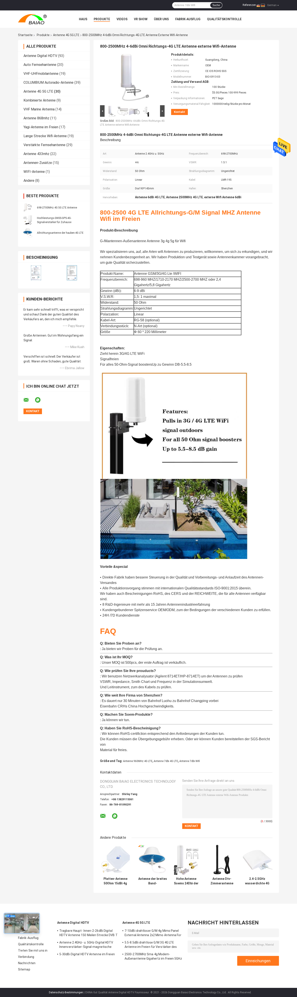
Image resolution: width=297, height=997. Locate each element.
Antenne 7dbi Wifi (189, 761)
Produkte (102, 19)
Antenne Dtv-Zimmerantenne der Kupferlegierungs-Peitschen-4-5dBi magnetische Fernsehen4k (222, 881)
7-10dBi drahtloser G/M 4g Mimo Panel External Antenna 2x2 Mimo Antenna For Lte (153, 933)
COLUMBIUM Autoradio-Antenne (48, 82)
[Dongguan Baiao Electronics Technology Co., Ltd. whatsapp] (40, 400)
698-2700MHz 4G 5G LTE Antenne (57, 207)
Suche (216, 5)
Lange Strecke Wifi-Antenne (45, 136)
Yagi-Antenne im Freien (40, 127)
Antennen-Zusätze (37, 163)
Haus (83, 19)
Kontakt (179, 111)
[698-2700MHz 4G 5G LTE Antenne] (28, 207)
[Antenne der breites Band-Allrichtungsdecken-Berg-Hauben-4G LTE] (152, 859)
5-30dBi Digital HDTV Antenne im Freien (87, 954)
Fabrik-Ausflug (187, 19)
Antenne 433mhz (36, 154)
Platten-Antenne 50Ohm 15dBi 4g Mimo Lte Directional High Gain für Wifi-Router (115, 881)
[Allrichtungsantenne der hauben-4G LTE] (28, 232)
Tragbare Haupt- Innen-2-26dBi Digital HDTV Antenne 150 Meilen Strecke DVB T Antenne (88, 933)
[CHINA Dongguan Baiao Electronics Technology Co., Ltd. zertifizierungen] (36, 273)
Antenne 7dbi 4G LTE (166, 761)
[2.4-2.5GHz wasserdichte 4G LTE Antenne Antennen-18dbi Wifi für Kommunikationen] (257, 859)
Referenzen (249, 5)
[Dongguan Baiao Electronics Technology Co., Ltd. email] (28, 400)
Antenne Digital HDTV (40, 56)
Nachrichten (26, 963)
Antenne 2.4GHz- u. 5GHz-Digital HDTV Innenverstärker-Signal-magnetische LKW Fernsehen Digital (86, 945)
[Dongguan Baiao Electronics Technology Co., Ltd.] (42, 19)
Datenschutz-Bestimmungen (66, 992)
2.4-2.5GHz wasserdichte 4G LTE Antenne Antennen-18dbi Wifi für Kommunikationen (257, 881)
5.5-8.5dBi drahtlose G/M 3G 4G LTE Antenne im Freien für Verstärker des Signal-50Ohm (151, 945)
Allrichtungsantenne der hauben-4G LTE (60, 232)
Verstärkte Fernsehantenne (44, 145)
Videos (122, 19)
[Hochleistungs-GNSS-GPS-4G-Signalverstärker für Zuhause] (28, 220)
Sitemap (24, 969)
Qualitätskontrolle (224, 19)
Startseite (25, 35)
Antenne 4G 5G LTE (66, 35)
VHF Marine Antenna (39, 109)
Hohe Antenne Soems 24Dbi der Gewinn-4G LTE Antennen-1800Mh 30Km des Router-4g (186, 881)
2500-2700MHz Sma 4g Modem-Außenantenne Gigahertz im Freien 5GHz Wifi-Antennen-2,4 (153, 957)
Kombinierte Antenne (39, 100)
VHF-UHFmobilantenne (40, 74)
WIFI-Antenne (34, 172)
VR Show (140, 19)
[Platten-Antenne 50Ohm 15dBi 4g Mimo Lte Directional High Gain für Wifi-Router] (115, 859)
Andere (28, 180)
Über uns (161, 19)
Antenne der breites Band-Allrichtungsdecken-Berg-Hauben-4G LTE (152, 881)
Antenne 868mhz (36, 118)
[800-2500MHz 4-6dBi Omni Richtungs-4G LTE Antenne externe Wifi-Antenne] (130, 78)
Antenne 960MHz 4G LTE (137, 761)
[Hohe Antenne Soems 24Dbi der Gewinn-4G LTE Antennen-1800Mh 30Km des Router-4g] (186, 859)
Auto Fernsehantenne (39, 65)
